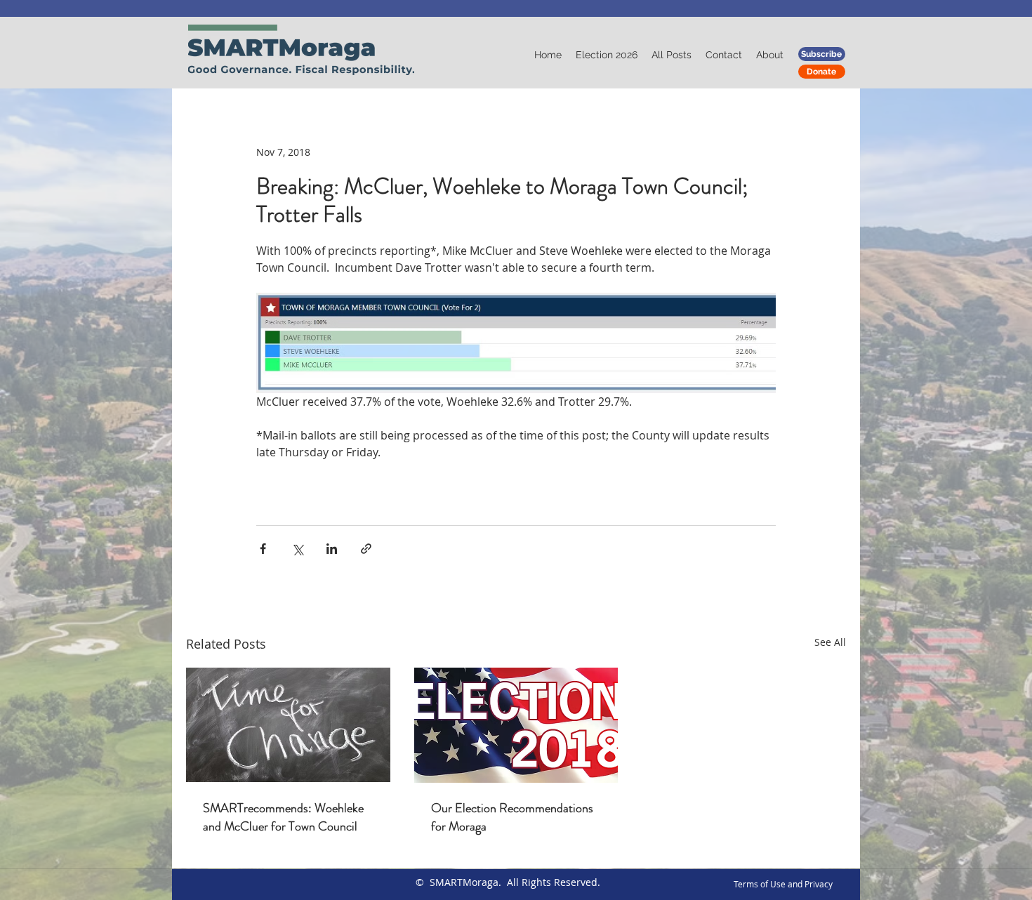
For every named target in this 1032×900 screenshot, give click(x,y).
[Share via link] (366, 548)
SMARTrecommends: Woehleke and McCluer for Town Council (283, 817)
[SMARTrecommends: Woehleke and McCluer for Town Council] (288, 725)
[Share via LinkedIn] (331, 548)
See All (830, 642)
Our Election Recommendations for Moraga (512, 817)
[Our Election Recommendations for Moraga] (516, 725)
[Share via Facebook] (263, 548)
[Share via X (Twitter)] (297, 548)
